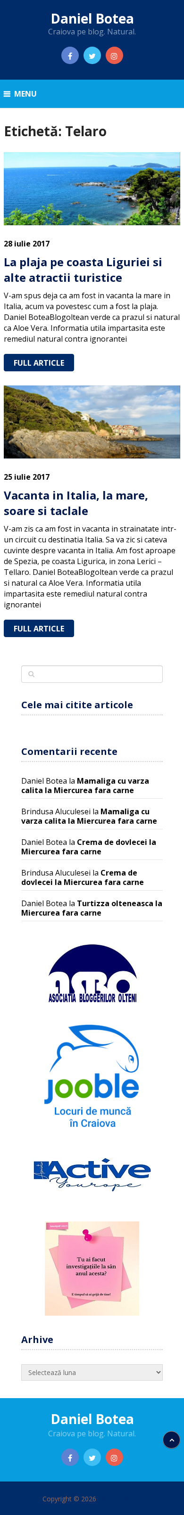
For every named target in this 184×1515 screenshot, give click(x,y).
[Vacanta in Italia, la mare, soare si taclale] (92, 422)
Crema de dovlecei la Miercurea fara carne (88, 847)
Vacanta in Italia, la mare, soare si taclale (76, 503)
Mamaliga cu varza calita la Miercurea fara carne (85, 785)
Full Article (39, 363)
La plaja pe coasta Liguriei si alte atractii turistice (83, 270)
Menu (25, 94)
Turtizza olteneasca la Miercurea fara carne (91, 908)
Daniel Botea (92, 18)
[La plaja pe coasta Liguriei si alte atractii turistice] (92, 188)
